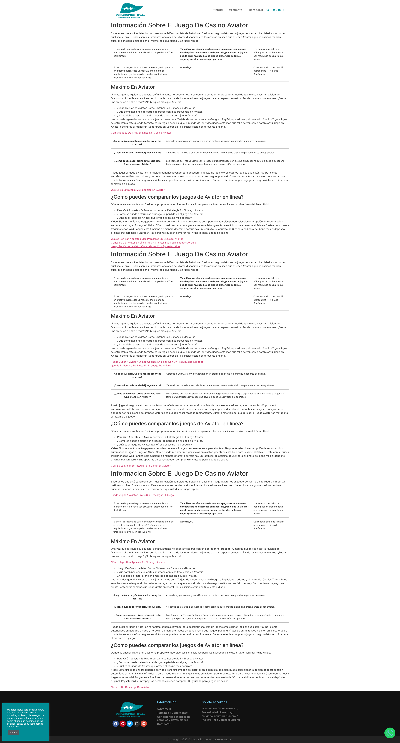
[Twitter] (130, 724)
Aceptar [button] (13, 732)
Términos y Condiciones (172, 713)
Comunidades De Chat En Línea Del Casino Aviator (141, 132)
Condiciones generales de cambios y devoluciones (173, 718)
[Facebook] (115, 724)
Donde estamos (214, 702)
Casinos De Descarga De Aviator (130, 687)
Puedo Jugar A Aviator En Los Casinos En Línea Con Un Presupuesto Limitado (157, 361)
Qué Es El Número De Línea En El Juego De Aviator (141, 365)
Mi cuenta (235, 10)
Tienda (218, 10)
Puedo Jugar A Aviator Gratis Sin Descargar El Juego (142, 495)
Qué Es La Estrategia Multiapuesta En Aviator (138, 189)
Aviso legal (164, 709)
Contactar (256, 10)
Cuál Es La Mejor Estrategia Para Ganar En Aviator (141, 465)
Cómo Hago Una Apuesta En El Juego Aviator (138, 562)
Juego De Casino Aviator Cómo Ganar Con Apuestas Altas (145, 246)
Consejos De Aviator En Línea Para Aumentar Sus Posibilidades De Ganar (154, 242)
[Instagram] (137, 724)
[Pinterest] (123, 724)
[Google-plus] (144, 724)
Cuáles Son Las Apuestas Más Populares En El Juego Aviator (147, 238)
